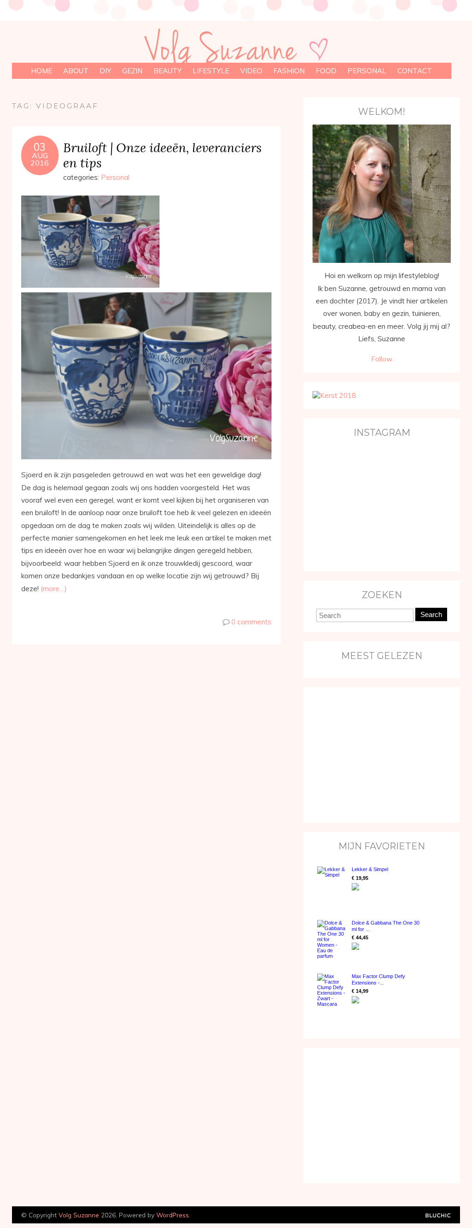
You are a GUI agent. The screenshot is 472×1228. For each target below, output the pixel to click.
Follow (381, 359)
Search (431, 614)
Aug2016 (39, 159)
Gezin (132, 70)
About (75, 70)
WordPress (172, 1215)
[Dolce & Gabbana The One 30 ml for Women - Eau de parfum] (332, 939)
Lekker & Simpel (370, 869)
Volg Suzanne (79, 1215)
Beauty (167, 70)
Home (41, 70)
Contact (414, 70)
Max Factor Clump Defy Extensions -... (378, 979)
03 (40, 147)
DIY (105, 70)
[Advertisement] (370, 754)
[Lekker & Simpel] (332, 884)
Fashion (289, 70)
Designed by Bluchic (438, 1215)
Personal (367, 70)
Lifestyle (211, 70)
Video (251, 70)
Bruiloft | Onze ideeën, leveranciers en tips (162, 155)
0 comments (251, 621)
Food (326, 70)
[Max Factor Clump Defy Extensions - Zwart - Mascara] (332, 990)
